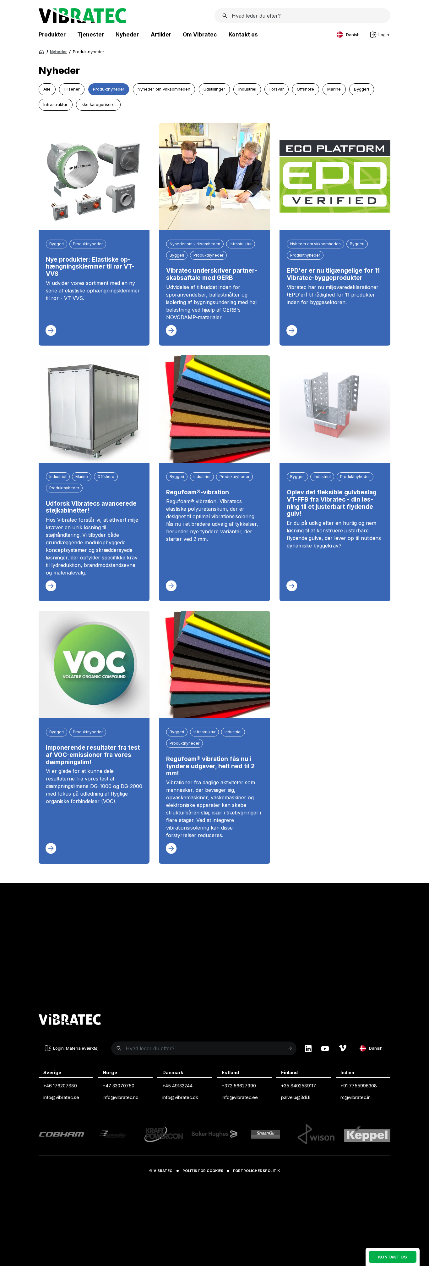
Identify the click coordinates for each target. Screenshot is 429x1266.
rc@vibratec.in (355, 1097)
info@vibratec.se (61, 1097)
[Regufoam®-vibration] (214, 409)
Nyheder (58, 51)
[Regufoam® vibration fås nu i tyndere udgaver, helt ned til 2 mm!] (214, 664)
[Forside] (82, 21)
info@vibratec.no (120, 1097)
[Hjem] (41, 52)
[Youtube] (325, 1048)
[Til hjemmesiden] (70, 1020)
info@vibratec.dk (180, 1097)
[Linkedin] (308, 1048)
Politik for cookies (202, 1171)
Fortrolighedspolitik (256, 1171)
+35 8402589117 (298, 1085)
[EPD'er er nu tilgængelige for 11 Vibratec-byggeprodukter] (335, 176)
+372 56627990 (239, 1085)
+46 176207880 (60, 1085)
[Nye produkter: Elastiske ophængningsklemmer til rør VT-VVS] (94, 176)
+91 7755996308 (358, 1085)
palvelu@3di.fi (295, 1097)
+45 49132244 (177, 1085)
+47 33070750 (118, 1085)
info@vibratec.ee (240, 1097)
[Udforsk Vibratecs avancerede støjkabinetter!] (94, 409)
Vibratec (163, 1171)
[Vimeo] (342, 1048)
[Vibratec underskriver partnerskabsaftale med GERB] (214, 176)
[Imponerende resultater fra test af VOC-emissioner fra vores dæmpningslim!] (94, 664)
